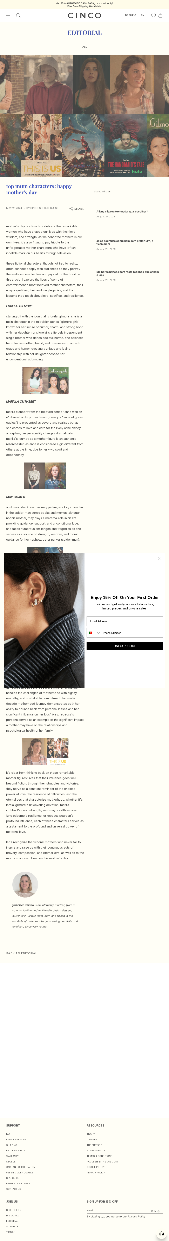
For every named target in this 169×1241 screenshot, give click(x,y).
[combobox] (94, 632)
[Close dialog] (159, 558)
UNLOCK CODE (125, 646)
